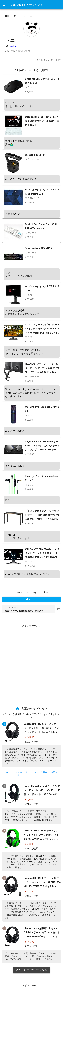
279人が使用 (31, 946)
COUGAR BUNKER (35, 155)
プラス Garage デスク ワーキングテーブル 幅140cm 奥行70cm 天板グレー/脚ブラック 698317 (42, 514)
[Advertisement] (31, 660)
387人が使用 (31, 848)
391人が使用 (31, 804)
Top (7, 15)
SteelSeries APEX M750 (38, 248)
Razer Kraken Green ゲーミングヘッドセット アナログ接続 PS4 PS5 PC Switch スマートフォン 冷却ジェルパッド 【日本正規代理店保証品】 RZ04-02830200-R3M (42, 838)
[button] (59, 609)
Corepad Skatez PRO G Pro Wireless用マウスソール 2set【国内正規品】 (42, 121)
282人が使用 (31, 896)
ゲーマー (18, 15)
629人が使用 (31, 741)
